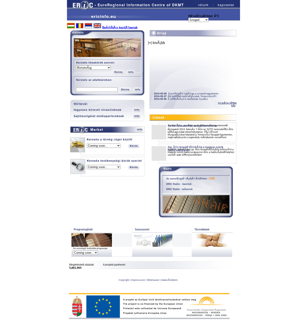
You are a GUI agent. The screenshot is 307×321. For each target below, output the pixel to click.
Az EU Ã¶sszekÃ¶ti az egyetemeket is (192, 125)
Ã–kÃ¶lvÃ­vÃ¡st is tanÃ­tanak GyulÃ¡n (181, 99)
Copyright (124, 280)
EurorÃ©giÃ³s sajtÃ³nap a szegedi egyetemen (186, 93)
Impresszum (138, 280)
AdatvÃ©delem (169, 280)
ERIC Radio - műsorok (179, 189)
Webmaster (153, 280)
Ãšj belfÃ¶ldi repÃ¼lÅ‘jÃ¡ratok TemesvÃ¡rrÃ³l (185, 96)
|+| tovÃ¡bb (156, 43)
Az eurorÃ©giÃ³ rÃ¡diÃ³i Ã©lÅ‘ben (186, 178)
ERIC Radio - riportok (178, 184)
